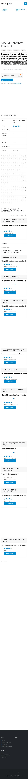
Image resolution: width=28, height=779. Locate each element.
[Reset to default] (25, 215)
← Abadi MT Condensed (4, 10)
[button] (12, 284)
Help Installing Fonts (6, 755)
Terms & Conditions (9, 775)
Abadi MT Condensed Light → (20, 10)
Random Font (4, 744)
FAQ (3, 753)
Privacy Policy (17, 775)
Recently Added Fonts (6, 742)
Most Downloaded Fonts (7, 746)
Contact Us (4, 757)
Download (10, 236)
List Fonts (4, 740)
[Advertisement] (14, 27)
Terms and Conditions (17, 83)
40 (5, 215)
